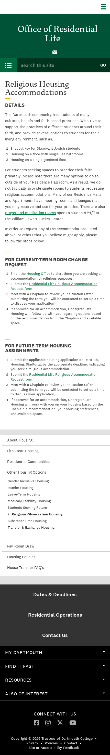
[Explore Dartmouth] (105, 6)
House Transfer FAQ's (25, 567)
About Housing (19, 440)
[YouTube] (72, 722)
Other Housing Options (26, 472)
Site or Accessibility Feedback (54, 747)
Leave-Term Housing (24, 494)
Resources (18, 680)
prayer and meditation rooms (30, 212)
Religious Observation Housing (37, 514)
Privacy (32, 743)
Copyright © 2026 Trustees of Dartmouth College (52, 738)
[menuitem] (55, 51)
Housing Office (38, 273)
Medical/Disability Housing (29, 501)
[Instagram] (48, 722)
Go (103, 65)
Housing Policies (21, 556)
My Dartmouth (23, 652)
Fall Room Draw (20, 546)
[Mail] (55, 51)
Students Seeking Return (27, 507)
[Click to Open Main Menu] (8, 65)
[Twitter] (60, 722)
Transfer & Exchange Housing (31, 527)
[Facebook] (36, 722)
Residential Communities (28, 461)
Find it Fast (19, 666)
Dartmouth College (30, 7)
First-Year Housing (23, 450)
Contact (70, 743)
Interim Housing (21, 487)
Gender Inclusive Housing (28, 481)
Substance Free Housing (27, 520)
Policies (51, 743)
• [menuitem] (95, 738)
